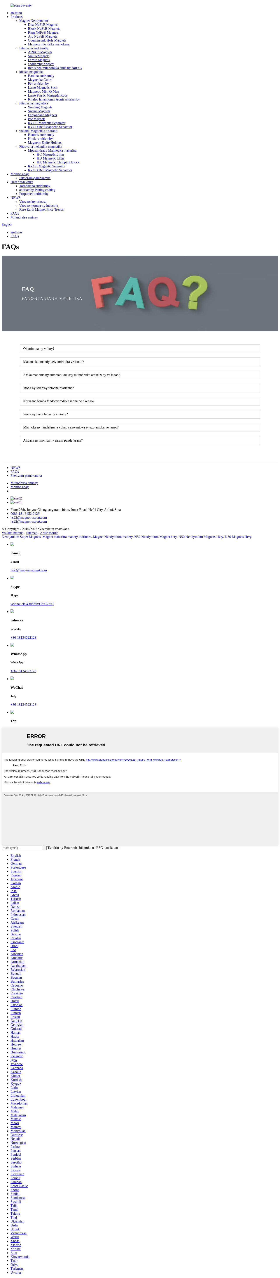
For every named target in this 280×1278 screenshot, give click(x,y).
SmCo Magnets (38, 56)
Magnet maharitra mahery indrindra (66, 537)
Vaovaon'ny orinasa (32, 201)
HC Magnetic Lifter (50, 154)
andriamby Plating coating (37, 190)
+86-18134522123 (23, 637)
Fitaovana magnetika (33, 103)
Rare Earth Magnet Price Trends (41, 209)
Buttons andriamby (41, 135)
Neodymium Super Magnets (21, 537)
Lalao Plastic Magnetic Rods (48, 95)
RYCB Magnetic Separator (46, 123)
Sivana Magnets (39, 111)
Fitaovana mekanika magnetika (40, 146)
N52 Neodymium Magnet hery (155, 537)
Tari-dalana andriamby (34, 186)
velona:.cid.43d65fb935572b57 (32, 604)
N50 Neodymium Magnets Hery (200, 537)
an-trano (16, 13)
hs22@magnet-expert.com (28, 570)
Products (16, 17)
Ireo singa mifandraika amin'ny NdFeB (55, 68)
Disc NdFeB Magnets (43, 24)
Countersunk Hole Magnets (47, 40)
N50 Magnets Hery (238, 537)
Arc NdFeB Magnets (42, 36)
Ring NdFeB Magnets (43, 32)
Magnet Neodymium (33, 21)
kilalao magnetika (31, 72)
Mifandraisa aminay (24, 217)
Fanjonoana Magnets (42, 115)
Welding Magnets (40, 107)
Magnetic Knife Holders (44, 142)
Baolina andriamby (41, 76)
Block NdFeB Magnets (44, 28)
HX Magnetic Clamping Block (58, 162)
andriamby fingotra (41, 64)
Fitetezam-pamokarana (35, 178)
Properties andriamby (34, 194)
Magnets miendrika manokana (49, 44)
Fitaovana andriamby (33, 48)
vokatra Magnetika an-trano (38, 131)
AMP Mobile (49, 533)
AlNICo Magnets (40, 52)
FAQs (14, 213)
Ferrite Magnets (39, 60)
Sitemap (31, 533)
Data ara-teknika (21, 182)
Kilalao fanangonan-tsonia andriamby (54, 99)
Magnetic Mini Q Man (43, 91)
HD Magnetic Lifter (50, 158)
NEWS (15, 197)
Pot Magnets (36, 119)
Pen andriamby (38, 83)
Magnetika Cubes (40, 80)
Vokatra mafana (12, 533)
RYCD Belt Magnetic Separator (50, 127)
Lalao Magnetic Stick (43, 87)
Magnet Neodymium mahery (113, 537)
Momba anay (19, 174)
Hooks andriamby (40, 138)
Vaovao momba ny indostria (38, 205)
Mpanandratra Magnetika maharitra (52, 150)
